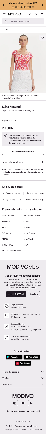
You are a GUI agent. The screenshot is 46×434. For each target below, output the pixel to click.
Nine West (28, 239)
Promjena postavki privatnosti (26, 426)
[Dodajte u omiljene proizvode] (42, 38)
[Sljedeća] (42, 5)
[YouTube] (23, 403)
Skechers (6, 221)
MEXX (26, 245)
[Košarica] (42, 14)
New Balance (8, 215)
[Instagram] (15, 403)
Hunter (27, 227)
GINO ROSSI (8, 245)
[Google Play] (14, 357)
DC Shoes (6, 233)
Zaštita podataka (35, 430)
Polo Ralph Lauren (32, 215)
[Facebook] (31, 403)
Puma (4, 227)
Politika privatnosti (11, 430)
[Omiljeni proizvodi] (36, 14)
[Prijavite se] (30, 14)
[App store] (32, 357)
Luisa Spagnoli (11, 106)
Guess (26, 221)
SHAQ (5, 239)
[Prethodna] (4, 5)
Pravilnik (9, 426)
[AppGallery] (23, 363)
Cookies (24, 430)
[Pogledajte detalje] (42, 162)
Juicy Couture (30, 233)
